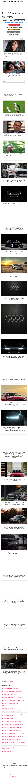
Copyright (14, 776)
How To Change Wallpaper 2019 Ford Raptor (13, 700)
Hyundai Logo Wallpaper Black (9, 694)
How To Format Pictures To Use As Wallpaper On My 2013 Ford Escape (14, 714)
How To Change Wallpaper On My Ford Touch (13, 733)
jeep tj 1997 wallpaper (14, 34)
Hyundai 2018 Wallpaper (8, 708)
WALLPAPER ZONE (13, 1)
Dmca (6, 775)
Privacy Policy (20, 775)
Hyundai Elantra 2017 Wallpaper (10, 688)
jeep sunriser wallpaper (14, 29)
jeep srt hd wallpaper (20, 20)
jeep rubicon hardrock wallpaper (14, 27)
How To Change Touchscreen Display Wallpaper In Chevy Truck (14, 743)
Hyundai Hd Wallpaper (7, 718)
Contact (12, 775)
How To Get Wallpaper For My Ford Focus (12, 724)
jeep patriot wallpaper (8, 20)
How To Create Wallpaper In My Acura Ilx (12, 721)
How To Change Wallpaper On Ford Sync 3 (12, 727)
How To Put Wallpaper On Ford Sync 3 (11, 697)
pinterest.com (10, 681)
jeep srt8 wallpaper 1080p (14, 32)
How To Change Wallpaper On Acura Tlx (12, 691)
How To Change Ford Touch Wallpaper (11, 730)
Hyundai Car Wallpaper (7, 751)
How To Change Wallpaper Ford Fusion (11, 711)
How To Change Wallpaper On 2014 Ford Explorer (12, 704)
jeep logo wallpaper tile (14, 25)
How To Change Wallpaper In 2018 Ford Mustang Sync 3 (12, 747)
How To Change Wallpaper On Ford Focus (12, 736)
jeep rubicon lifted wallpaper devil (14, 22)
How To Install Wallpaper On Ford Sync (11, 739)
